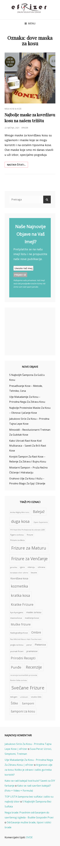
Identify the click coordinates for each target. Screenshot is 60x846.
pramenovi (31, 651)
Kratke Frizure (22, 604)
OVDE (29, 837)
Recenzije (34, 667)
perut (29, 644)
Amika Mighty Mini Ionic (19, 512)
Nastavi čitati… (17, 165)
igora (22, 567)
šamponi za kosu (23, 711)
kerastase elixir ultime (19, 573)
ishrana (41, 567)
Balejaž (39, 511)
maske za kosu (33, 612)
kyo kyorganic (16, 612)
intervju (31, 567)
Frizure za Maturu (28, 548)
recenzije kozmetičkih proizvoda (23, 675)
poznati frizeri (16, 651)
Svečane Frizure (27, 688)
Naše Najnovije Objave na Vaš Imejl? (30, 233)
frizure (30, 534)
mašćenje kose (32, 618)
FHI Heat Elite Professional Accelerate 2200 (27, 530)
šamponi (28, 703)
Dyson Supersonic (41, 522)
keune (34, 572)
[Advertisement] (30, 331)
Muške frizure (21, 624)
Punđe (16, 667)
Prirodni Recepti (23, 658)
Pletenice (40, 644)
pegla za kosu (16, 644)
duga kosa (20, 521)
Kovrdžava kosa (19, 578)
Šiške (14, 703)
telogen (13, 696)
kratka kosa (20, 595)
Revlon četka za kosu (18, 680)
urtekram (24, 697)
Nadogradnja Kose (19, 632)
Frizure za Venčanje (29, 558)
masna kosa (16, 618)
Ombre (36, 632)
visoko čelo (36, 696)
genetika (13, 567)
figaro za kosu (17, 534)
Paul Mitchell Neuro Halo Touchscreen (25, 639)
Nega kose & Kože (13, 108)
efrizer (25, 127)
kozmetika (19, 586)
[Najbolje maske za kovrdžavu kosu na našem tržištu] (30, 77)
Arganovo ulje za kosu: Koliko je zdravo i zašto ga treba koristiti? (28, 769)
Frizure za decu (17, 540)
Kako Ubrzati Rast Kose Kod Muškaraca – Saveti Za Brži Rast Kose (27, 445)
